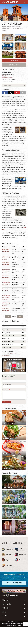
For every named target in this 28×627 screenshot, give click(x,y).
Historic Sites (11, 354)
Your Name (4, 379)
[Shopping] (7, 554)
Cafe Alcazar (6, 468)
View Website (14, 61)
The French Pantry (8, 423)
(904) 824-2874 (14, 65)
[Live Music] (20, 554)
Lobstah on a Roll (8, 453)
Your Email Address (6, 384)
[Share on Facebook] (5, 92)
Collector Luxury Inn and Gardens (12, 533)
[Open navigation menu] (23, 2)
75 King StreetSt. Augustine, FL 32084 (7, 76)
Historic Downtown (6, 355)
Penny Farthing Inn (8, 503)
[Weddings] (7, 565)
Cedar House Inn (8, 487)
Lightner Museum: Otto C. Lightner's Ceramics (6, 257)
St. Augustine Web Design (19, 623)
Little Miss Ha (7, 438)
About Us (5, 616)
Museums (17, 354)
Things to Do (6, 600)
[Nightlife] (7, 560)
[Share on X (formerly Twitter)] (11, 92)
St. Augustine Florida (16, 625)
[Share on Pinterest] (17, 92)
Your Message (5, 389)
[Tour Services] (20, 549)
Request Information (14, 583)
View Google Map (7, 85)
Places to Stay (6, 604)
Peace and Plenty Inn (9, 518)
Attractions (4, 354)
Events (4, 612)
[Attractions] (7, 549)
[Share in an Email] (23, 92)
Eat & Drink (5, 608)
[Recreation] (20, 560)
